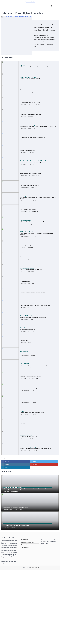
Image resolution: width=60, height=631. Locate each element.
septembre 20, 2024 (32, 200)
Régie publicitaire (25, 547)
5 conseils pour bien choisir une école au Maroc (30, 376)
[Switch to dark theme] (51, 6)
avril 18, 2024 (33, 414)
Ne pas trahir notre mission (26, 256)
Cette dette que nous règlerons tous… (28, 245)
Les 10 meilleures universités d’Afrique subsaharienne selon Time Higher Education (44, 27)
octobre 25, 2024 (31, 152)
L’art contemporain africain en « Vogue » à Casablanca (32, 388)
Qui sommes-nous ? (25, 537)
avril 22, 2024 (33, 402)
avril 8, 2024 (30, 426)
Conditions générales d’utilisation (28, 542)
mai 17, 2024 (31, 307)
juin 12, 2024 (31, 283)
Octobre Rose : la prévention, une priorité (29, 185)
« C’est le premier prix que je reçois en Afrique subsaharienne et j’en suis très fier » (25, 488)
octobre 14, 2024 (35, 175)
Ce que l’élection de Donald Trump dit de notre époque (32, 137)
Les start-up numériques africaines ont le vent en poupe (32, 292)
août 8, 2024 (33, 236)
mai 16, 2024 (33, 319)
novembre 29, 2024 (32, 128)
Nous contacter (24, 544)
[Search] (54, 6)
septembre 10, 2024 (36, 211)
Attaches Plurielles (38, 32)
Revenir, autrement (24, 89)
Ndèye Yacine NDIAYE (25, 92)
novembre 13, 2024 (32, 139)
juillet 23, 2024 (31, 259)
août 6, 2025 (33, 80)
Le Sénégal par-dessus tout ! (26, 423)
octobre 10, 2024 (34, 187)
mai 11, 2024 (31, 331)
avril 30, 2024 (35, 378)
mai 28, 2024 (31, 294)
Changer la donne (24, 340)
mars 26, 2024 (31, 438)
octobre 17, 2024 (31, 164)
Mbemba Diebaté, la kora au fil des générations (30, 173)
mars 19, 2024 (35, 450)
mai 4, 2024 (30, 367)
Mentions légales (24, 539)
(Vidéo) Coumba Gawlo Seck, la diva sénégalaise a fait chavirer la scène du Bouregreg (36, 233)
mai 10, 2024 (31, 342)
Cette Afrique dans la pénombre (27, 400)
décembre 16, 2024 (36, 104)
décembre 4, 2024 (31, 116)
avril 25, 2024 (33, 390)
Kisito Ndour (23, 116)
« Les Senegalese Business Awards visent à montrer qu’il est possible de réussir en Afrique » (38, 197)
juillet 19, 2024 (31, 271)
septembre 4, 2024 (34, 224)
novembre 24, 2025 (34, 68)
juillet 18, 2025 (35, 92)
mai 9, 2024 (33, 355)
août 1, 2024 (30, 247)
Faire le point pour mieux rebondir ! (28, 209)
